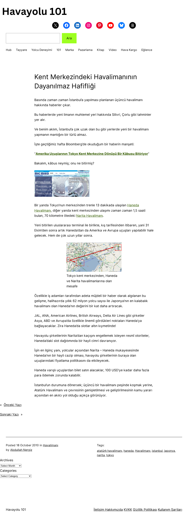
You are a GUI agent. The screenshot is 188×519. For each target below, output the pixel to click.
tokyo (110, 455)
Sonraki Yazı (9, 414)
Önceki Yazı (12, 405)
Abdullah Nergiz (21, 450)
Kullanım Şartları (170, 509)
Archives (6, 460)
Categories (8, 471)
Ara (69, 38)
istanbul (157, 450)
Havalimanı (50, 445)
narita (101, 455)
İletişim (99, 509)
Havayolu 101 (16, 509)
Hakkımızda (113, 509)
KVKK (128, 509)
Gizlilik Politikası (145, 509)
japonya (169, 450)
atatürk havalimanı (109, 450)
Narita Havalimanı (89, 216)
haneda (129, 450)
